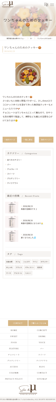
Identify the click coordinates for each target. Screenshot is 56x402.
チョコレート (12, 169)
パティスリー (29, 267)
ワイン (35, 262)
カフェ (18, 262)
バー (9, 164)
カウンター (44, 262)
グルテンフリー (13, 178)
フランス (19, 267)
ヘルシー (28, 273)
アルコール (18, 273)
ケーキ (8, 273)
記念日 (39, 267)
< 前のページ (10, 139)
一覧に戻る (28, 139)
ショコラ (26, 262)
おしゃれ (9, 267)
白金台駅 (9, 262)
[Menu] (52, 4)
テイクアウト (12, 183)
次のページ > (46, 139)
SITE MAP (42, 379)
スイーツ (10, 173)
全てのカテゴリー (14, 160)
